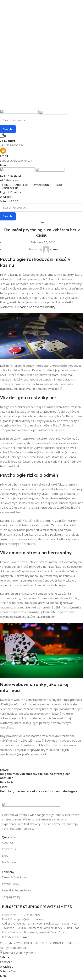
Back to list (7, 782)
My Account (9, 862)
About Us (8, 842)
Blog (42, 222)
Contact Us (9, 849)
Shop (5, 855)
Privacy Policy (10, 884)
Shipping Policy (11, 897)
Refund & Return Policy (16, 890)
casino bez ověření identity (37, 307)
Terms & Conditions (14, 877)
